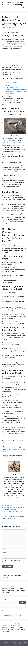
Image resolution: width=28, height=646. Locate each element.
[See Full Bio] (17, 499)
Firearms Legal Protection (9, 509)
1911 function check (9, 507)
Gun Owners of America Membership (16, 89)
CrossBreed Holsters (11, 82)
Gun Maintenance (8, 505)
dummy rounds (18, 208)
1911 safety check (20, 507)
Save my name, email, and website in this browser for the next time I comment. (15, 561)
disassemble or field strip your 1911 (16, 138)
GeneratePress (18, 643)
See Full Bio (13, 499)
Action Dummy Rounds (12, 87)
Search (4, 599)
